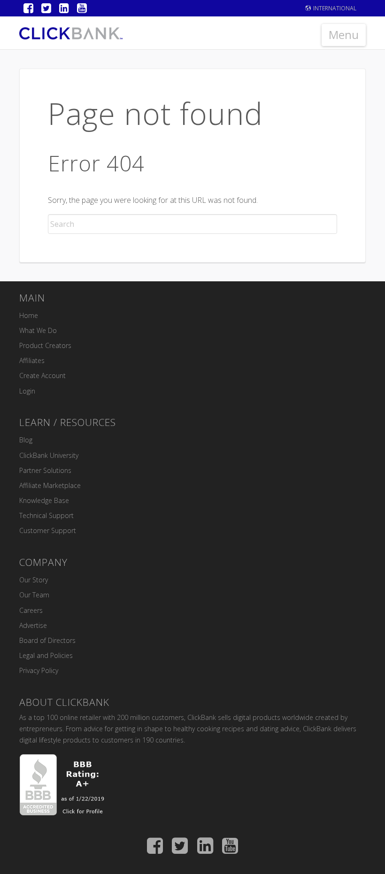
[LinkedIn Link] (64, 8)
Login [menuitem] (27, 391)
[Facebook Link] (28, 8)
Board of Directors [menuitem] (47, 640)
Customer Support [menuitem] (47, 530)
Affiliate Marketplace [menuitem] (50, 485)
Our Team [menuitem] (34, 594)
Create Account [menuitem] (42, 375)
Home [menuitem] (28, 315)
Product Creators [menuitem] (45, 345)
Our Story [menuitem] (33, 579)
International (334, 8)
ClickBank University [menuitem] (48, 455)
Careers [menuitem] (31, 610)
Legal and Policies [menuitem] (46, 655)
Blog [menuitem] (25, 439)
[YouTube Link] (82, 8)
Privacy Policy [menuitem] (38, 670)
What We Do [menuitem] (38, 330)
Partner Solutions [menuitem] (45, 470)
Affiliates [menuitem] (32, 360)
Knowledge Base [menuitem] (44, 500)
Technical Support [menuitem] (46, 515)
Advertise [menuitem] (33, 625)
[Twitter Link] (46, 8)
